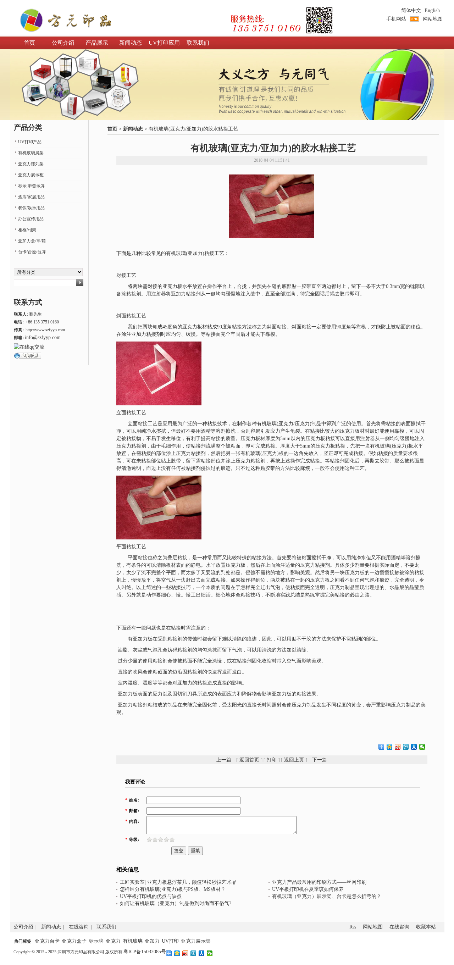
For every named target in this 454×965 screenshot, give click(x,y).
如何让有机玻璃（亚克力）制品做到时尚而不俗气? (175, 903)
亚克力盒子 (74, 941)
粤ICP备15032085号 (144, 951)
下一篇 (319, 759)
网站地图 (433, 19)
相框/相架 (27, 229)
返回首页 (249, 759)
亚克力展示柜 (31, 174)
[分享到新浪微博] (398, 747)
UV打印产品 (29, 141)
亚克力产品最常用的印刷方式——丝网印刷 (319, 882)
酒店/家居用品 (31, 196)
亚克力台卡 (47, 941)
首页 (29, 43)
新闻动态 (130, 43)
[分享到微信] (422, 747)
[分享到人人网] (414, 747)
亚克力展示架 (196, 941)
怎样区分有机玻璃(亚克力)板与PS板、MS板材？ (173, 889)
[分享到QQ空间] (390, 747)
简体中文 (411, 10)
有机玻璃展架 (31, 152)
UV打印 (170, 941)
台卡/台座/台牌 (32, 251)
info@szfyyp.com (43, 337)
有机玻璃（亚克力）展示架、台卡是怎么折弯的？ (326, 896)
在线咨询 (79, 927)
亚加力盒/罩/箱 (32, 240)
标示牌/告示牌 (31, 185)
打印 (272, 759)
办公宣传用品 (31, 218)
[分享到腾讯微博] (406, 747)
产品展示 (96, 43)
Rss (352, 927)
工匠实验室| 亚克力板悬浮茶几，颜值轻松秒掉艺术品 (178, 882)
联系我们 (198, 43)
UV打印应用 (164, 43)
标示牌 (96, 941)
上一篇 (223, 759)
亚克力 (113, 941)
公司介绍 (63, 43)
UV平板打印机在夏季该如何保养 (308, 889)
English (432, 10)
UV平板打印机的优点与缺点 (151, 896)
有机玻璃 (133, 941)
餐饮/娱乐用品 (31, 207)
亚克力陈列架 (31, 163)
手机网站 (396, 19)
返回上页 (294, 759)
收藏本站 (426, 927)
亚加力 (152, 941)
